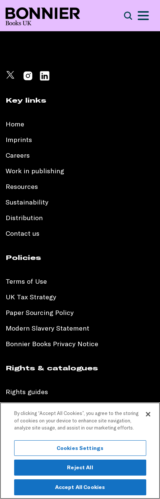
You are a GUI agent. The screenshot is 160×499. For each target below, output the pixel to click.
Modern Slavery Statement (47, 328)
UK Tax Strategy (31, 297)
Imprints (19, 139)
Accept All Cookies (80, 487)
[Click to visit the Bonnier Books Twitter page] (11, 79)
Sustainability (28, 202)
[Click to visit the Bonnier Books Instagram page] (27, 79)
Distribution (24, 217)
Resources (22, 186)
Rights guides (27, 391)
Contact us (22, 233)
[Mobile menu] (143, 16)
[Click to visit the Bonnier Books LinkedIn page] (44, 79)
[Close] (148, 414)
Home (15, 124)
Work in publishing (35, 171)
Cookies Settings (80, 448)
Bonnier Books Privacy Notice (52, 343)
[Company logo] (43, 15)
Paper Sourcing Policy (40, 312)
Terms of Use (26, 281)
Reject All (80, 467)
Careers (18, 155)
